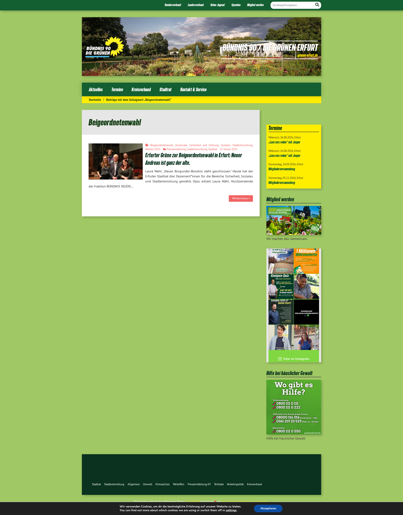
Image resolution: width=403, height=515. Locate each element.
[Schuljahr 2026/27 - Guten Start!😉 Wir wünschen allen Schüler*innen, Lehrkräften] (281, 312)
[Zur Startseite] (104, 56)
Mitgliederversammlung (281, 169)
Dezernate (181, 145)
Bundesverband (173, 5)
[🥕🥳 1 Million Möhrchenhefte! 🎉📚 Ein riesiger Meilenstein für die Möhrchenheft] (306, 261)
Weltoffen (178, 484)
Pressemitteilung (176, 149)
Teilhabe (219, 484)
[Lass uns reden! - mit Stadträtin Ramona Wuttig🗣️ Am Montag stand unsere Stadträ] (306, 337)
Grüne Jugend (218, 5)
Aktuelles (96, 89)
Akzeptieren (268, 508)
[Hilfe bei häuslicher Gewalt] (293, 433)
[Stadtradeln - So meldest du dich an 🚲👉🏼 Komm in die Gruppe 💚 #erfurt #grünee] (306, 312)
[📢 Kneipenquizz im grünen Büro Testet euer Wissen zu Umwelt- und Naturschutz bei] (281, 286)
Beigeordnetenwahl (161, 145)
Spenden (236, 5)
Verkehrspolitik (235, 484)
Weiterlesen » (241, 198)
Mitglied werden (255, 5)
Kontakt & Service (193, 89)
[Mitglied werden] (293, 233)
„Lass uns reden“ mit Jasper (284, 142)
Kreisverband (141, 89)
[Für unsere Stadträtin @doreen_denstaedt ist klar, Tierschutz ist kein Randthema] (306, 286)
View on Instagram (296, 358)
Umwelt (147, 484)
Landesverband (196, 5)
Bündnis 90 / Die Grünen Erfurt (270, 47)
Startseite (95, 100)
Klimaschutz (163, 484)
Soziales (225, 145)
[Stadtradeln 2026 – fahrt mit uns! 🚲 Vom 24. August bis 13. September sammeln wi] (281, 337)
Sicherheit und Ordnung (204, 145)
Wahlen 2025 (152, 149)
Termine (117, 89)
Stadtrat (165, 89)
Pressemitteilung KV (199, 484)
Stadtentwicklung (242, 145)
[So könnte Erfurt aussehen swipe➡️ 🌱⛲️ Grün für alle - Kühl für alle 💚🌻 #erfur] (281, 261)
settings (231, 510)
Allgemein (134, 484)
